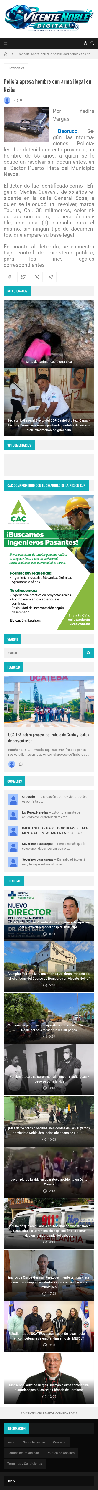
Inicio (11, 1442)
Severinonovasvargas (37, 844)
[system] (85, 43)
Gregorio (28, 796)
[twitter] (23, 277)
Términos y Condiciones (24, 1463)
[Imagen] (49, 701)
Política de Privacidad (23, 1453)
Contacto (59, 1442)
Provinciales (15, 68)
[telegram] (51, 277)
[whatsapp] (37, 277)
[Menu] (6, 43)
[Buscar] (92, 43)
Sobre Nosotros (34, 1442)
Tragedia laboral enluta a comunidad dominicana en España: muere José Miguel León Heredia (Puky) (55, 53)
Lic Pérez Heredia (35, 812)
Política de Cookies (61, 1453)
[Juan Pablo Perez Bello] (7, 100)
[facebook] (9, 277)
